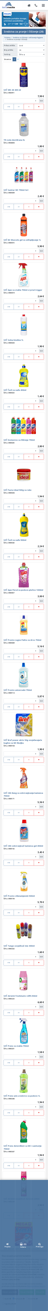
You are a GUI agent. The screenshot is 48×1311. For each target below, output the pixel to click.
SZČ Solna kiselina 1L (13, 340)
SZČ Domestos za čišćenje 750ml (19, 440)
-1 (28, 107)
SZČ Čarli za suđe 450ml (15, 390)
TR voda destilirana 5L (14, 140)
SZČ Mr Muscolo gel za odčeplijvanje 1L (22, 240)
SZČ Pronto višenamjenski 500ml (19, 896)
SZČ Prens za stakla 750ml (16, 1046)
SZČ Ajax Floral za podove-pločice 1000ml (23, 590)
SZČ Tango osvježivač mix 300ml (19, 945)
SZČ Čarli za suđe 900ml (15, 540)
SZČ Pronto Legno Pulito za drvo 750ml (22, 640)
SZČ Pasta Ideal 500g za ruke (17, 490)
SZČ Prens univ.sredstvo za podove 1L (22, 1095)
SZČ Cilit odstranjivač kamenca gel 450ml (23, 846)
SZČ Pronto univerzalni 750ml (18, 690)
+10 (8, 107)
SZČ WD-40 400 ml (12, 90)
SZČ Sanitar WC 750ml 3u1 (16, 190)
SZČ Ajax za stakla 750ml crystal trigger (23, 290)
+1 (19, 107)
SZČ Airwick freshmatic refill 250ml (20, 996)
